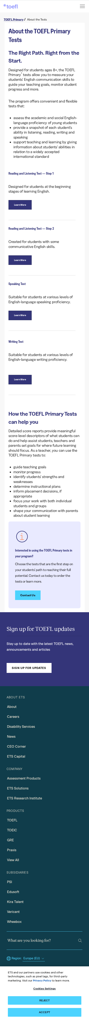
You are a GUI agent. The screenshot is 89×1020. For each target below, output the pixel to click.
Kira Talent (15, 902)
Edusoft (13, 892)
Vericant (13, 912)
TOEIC (12, 830)
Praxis (11, 850)
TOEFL (12, 820)
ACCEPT (44, 1012)
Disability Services (21, 727)
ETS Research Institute (24, 798)
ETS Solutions (18, 788)
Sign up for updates (29, 668)
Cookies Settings (44, 988)
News (11, 737)
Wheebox (14, 922)
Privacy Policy (42, 980)
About (12, 707)
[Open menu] (83, 6)
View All (13, 860)
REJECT (44, 1000)
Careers (13, 717)
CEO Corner (16, 746)
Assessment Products (24, 778)
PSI (9, 882)
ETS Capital (16, 756)
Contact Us (27, 595)
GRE (10, 840)
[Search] (80, 940)
